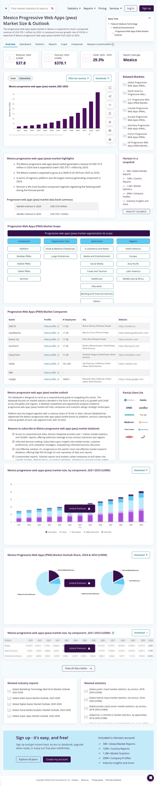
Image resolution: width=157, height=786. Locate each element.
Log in (130, 8)
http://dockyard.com (129, 345)
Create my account (57, 759)
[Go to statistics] (113, 632)
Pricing (103, 8)
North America (133, 248)
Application (97, 241)
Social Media (96, 263)
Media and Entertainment (97, 256)
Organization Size (60, 241)
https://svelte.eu (127, 326)
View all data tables (76, 668)
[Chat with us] (150, 778)
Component (24, 241)
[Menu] (6, 8)
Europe (133, 256)
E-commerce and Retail (97, 248)
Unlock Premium (78, 508)
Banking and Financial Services (97, 293)
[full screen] (110, 87)
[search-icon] (52, 8)
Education (97, 286)
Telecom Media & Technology (124, 24)
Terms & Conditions (113, 780)
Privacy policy (97, 780)
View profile (50, 326)
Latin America (133, 271)
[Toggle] (109, 24)
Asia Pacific (133, 263)
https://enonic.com (128, 339)
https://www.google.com (131, 379)
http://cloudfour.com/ (130, 354)
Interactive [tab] (24, 78)
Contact (75, 780)
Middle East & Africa (133, 278)
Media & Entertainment (123, 27)
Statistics (73, 8)
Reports (88, 8)
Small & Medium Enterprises (60, 248)
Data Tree (113, 18)
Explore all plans (28, 759)
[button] (124, 24)
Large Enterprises (60, 256)
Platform (24, 248)
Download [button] (101, 78)
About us (84, 780)
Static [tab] (13, 78)
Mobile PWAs (24, 263)
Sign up (146, 8)
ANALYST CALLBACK (136, 211)
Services (114, 8)
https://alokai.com (128, 363)
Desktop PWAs (24, 256)
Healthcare (96, 278)
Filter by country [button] (78, 78)
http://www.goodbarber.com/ (134, 332)
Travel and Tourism (97, 271)
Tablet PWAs (24, 271)
